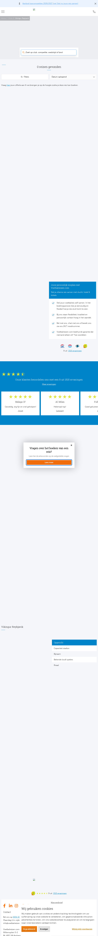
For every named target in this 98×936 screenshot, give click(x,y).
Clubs (10, 18)
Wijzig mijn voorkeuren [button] (82, 929)
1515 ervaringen (75, 351)
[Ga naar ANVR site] (69, 346)
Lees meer (49, 462)
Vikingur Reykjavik (22, 18)
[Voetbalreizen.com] (49, 11)
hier (8, 85)
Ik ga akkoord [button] (29, 929)
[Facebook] (5, 906)
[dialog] (49, 455)
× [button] (71, 445)
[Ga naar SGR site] (61, 346)
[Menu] (3, 11)
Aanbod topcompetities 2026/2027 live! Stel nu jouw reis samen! (50, 3)
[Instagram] (17, 906)
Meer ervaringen (49, 384)
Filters (26, 77)
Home (3, 18)
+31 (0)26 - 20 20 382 (94, 11)
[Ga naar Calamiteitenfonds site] (76, 346)
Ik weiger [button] (44, 929)
